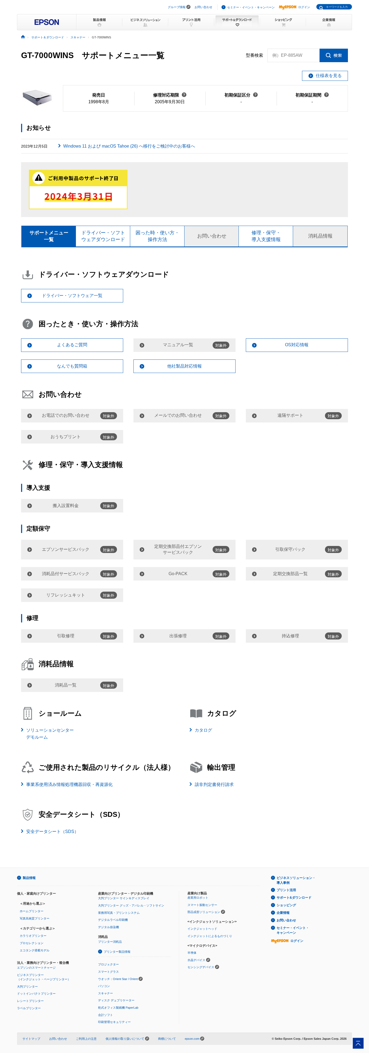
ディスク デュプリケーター (116, 1000)
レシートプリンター (30, 1000)
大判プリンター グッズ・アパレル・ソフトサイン (131, 905)
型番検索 (254, 55)
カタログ (203, 730)
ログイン (304, 7)
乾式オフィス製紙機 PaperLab (118, 1007)
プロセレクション (31, 943)
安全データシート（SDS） (52, 831)
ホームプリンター (31, 911)
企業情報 (283, 913)
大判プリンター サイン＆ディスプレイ (123, 898)
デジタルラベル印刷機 (113, 919)
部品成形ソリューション (203, 912)
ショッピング (286, 905)
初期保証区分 (241, 95)
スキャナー (105, 993)
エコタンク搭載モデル (34, 950)
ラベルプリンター (29, 1008)
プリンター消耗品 (110, 941)
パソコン (104, 986)
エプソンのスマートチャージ (36, 967)
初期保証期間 (312, 95)
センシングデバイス (200, 967)
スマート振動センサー (202, 905)
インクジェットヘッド (202, 928)
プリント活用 (286, 890)
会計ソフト (105, 1015)
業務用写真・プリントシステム (119, 912)
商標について (167, 1038)
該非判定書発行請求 (214, 784)
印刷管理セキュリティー (114, 1022)
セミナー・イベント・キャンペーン (251, 7)
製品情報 (29, 878)
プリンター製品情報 (117, 951)
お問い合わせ (203, 7)
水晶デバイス (196, 960)
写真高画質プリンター (34, 918)
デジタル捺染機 (108, 927)
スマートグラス (108, 971)
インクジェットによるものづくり (209, 936)
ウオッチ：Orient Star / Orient (118, 979)
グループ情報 (177, 7)
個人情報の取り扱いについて (125, 1038)
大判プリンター (27, 986)
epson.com (192, 1038)
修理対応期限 (169, 95)
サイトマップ (31, 1038)
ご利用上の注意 (86, 1038)
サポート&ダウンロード (294, 897)
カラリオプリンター (33, 935)
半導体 (191, 952)
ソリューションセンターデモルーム (50, 733)
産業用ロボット (197, 897)
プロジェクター (108, 964)
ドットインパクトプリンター (36, 993)
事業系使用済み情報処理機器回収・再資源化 (69, 784)
